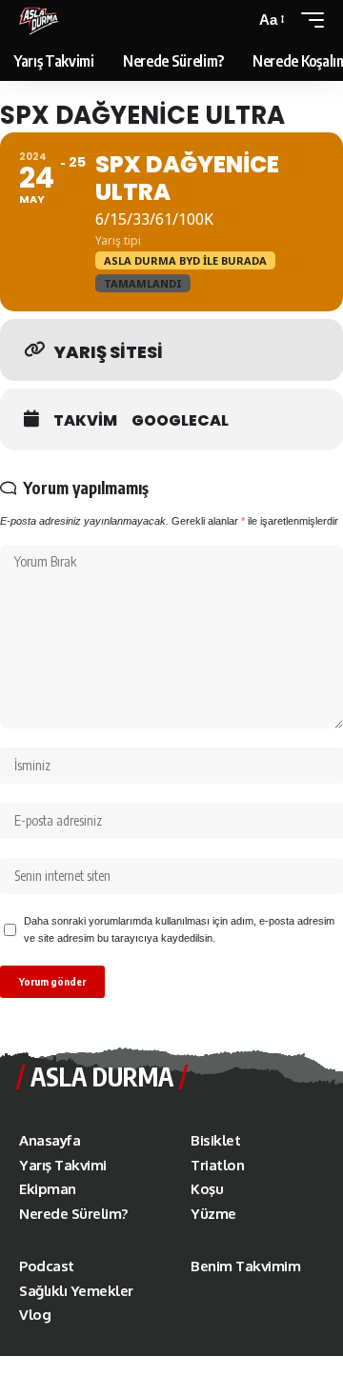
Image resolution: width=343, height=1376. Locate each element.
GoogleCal (180, 420)
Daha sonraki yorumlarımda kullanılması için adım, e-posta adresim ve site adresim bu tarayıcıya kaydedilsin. (179, 929)
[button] (270, 20)
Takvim (85, 420)
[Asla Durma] (39, 20)
